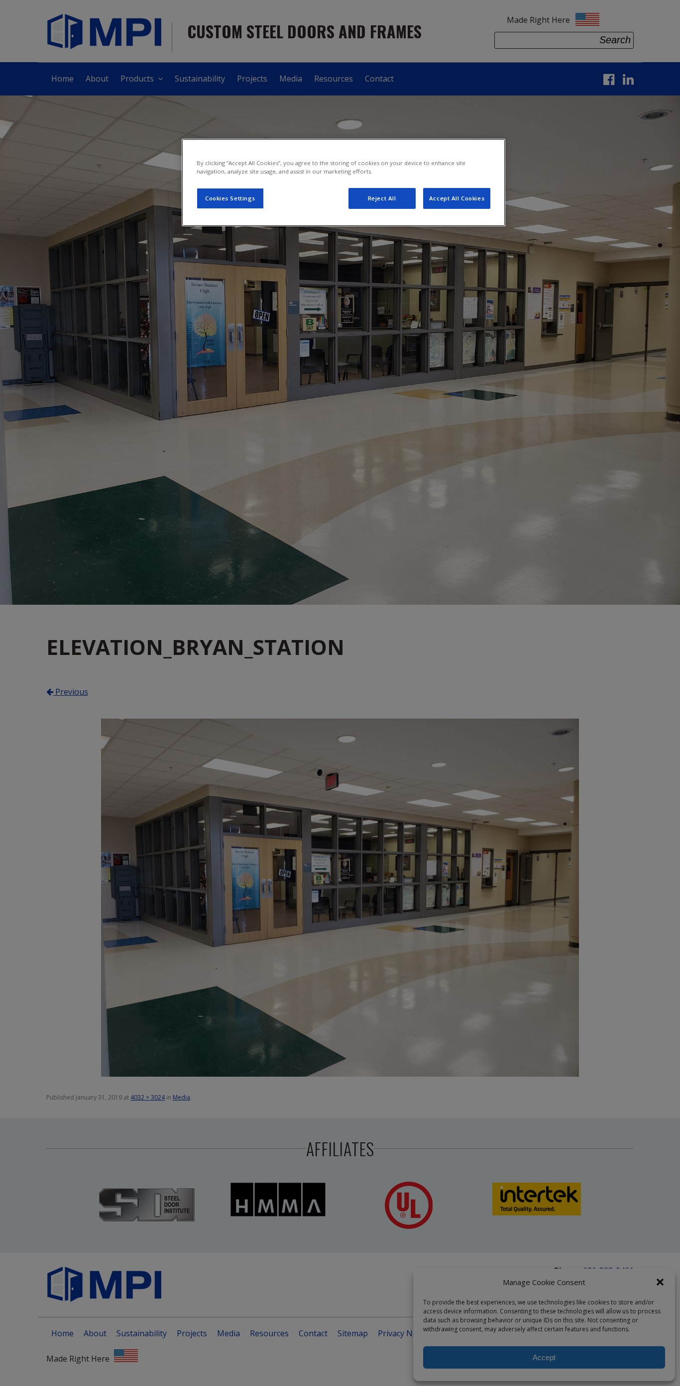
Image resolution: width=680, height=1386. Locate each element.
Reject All (382, 198)
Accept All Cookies (456, 198)
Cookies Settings (230, 198)
